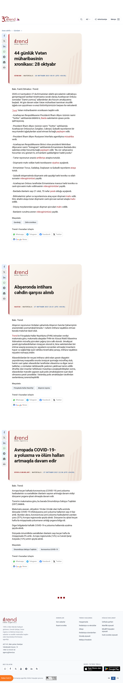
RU (118, 678)
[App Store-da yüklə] (93, 668)
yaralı (52, 191)
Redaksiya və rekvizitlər (87, 625)
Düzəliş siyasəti (84, 636)
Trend (14, 110)
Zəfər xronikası (30, 222)
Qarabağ (17, 222)
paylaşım (60, 131)
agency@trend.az (9, 652)
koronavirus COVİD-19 (49, 549)
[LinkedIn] (31, 669)
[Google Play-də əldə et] (112, 668)
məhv (69, 196)
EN (109, 678)
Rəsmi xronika (61, 625)
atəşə (73, 168)
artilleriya (41, 157)
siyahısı (55, 162)
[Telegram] (26, 669)
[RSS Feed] (37, 669)
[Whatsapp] (5, 669)
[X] (15, 669)
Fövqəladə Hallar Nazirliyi (23, 388)
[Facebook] (10, 669)
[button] (4, 36)
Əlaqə (81, 629)
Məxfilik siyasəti (108, 625)
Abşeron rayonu (44, 388)
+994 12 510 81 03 (9, 650)
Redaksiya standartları (87, 633)
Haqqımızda (83, 622)
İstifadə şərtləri (107, 622)
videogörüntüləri (51, 186)
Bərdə (44, 118)
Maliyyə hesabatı (85, 640)
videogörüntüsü (28, 178)
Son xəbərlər (60, 622)
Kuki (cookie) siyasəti (110, 635)
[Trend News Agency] (9, 620)
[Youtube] (21, 669)
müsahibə (69, 136)
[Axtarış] (81, 19)
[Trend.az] (11, 19)
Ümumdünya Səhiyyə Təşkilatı (25, 549)
